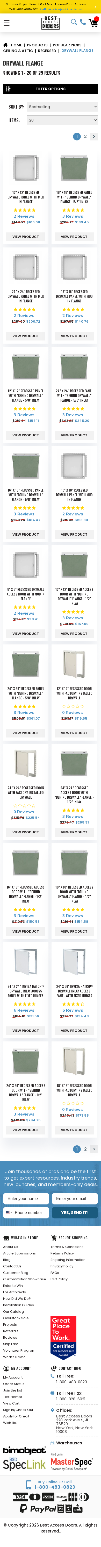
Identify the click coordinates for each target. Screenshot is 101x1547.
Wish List (10, 1422)
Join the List (12, 1390)
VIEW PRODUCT (25, 236)
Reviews (10, 1337)
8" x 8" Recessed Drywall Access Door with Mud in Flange (26, 594)
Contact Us (12, 1266)
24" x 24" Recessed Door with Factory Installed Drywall (26, 792)
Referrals (10, 1331)
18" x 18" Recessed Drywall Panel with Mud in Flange (74, 495)
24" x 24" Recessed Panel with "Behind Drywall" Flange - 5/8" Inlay (74, 395)
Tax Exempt (12, 1396)
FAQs (55, 1272)
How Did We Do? (17, 1298)
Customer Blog (15, 1272)
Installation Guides (18, 1305)
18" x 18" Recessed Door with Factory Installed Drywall (74, 1090)
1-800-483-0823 (83, 22)
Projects (10, 1324)
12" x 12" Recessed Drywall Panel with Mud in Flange (26, 197)
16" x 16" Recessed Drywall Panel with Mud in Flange (74, 296)
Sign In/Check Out (18, 1409)
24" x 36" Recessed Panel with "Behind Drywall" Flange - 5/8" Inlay (25, 693)
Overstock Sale (16, 1318)
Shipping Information (68, 1259)
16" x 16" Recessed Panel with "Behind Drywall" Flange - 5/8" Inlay (26, 495)
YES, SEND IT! (75, 1213)
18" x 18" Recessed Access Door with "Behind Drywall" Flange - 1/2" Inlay (74, 894)
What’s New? (14, 1356)
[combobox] (7, 1212)
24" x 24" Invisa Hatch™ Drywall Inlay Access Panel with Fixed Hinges (26, 991)
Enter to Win (13, 1285)
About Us (10, 1246)
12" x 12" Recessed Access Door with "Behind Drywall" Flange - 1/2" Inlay (74, 596)
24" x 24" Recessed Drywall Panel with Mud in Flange (26, 296)
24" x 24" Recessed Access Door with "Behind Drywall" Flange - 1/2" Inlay (74, 794)
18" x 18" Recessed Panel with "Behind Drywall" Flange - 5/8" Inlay (74, 197)
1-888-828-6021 (70, 1399)
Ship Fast (10, 1344)
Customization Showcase (24, 1279)
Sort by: (16, 106)
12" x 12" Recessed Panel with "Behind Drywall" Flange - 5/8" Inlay (26, 395)
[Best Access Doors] (51, 23)
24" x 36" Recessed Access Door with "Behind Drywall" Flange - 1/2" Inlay (25, 1092)
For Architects (14, 1292)
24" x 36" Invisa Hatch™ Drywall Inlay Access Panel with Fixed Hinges (74, 991)
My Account (13, 1377)
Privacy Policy (62, 1266)
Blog (7, 1259)
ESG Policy (59, 1279)
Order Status (13, 1383)
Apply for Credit (16, 1416)
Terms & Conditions (67, 1246)
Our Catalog (13, 1311)
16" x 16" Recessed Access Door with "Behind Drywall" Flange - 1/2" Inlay (26, 894)
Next (94, 136)
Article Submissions (19, 1253)
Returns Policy (62, 1253)
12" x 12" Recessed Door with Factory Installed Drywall (74, 693)
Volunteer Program (19, 1350)
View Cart (11, 1403)
